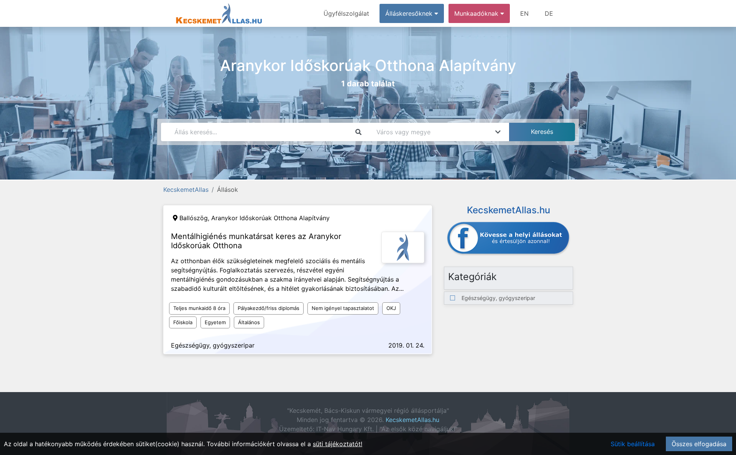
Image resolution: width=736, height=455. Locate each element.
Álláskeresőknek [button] (409, 13)
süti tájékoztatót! (337, 444)
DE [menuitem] (549, 13)
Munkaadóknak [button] (477, 13)
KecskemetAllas (186, 189)
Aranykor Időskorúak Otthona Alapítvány (270, 218)
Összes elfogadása (699, 444)
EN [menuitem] (524, 13)
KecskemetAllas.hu (412, 420)
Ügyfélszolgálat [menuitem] (346, 13)
